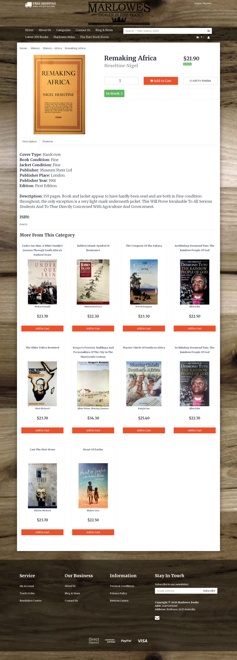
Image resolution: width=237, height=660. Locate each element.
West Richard (42, 408)
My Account (27, 586)
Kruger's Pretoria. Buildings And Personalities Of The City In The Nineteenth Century (93, 352)
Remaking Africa (75, 48)
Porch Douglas (144, 306)
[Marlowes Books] (118, 13)
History (35, 48)
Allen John (194, 306)
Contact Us (83, 30)
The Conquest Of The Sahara (144, 245)
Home (29, 30)
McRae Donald (42, 306)
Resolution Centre (30, 600)
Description (29, 141)
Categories (63, 30)
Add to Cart (162, 81)
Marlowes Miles (64, 37)
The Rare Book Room (94, 37)
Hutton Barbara (93, 306)
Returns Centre (119, 600)
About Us (45, 30)
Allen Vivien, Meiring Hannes (93, 408)
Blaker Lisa (93, 510)
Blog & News (104, 30)
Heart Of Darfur (93, 449)
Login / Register (203, 3)
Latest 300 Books (36, 37)
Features (48, 141)
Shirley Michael (42, 510)
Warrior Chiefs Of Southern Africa (144, 347)
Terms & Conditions (122, 586)
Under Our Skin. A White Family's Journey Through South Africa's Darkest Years (42, 250)
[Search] (208, 31)
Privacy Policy (118, 593)
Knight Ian (144, 408)
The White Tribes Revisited (42, 347)
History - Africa (52, 48)
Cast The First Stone (42, 449)
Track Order (27, 593)
